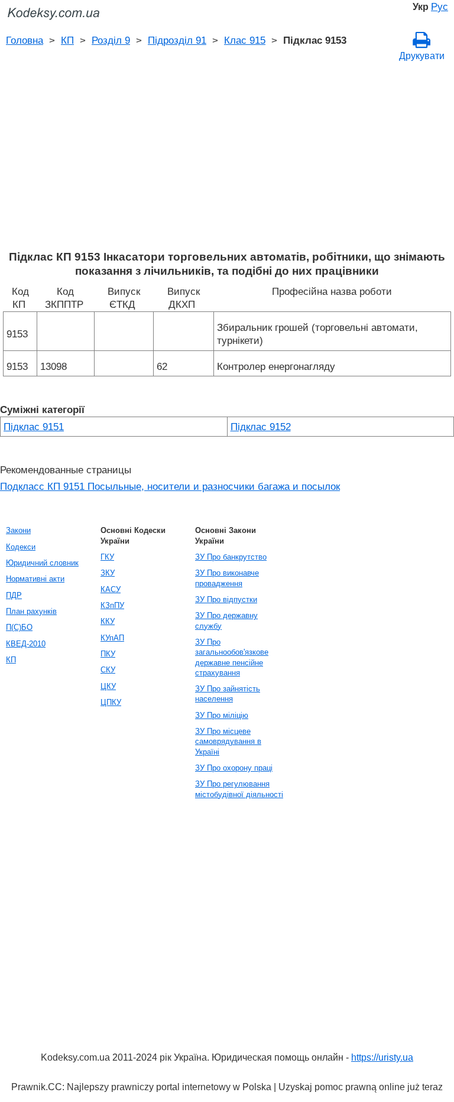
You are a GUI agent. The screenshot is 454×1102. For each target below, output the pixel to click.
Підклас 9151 (34, 427)
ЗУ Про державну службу (226, 620)
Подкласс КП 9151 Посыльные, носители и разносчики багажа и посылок (170, 486)
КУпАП (112, 637)
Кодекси (20, 546)
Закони (18, 530)
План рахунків (31, 611)
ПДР (14, 595)
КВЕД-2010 (26, 643)
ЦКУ (108, 686)
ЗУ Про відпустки (226, 599)
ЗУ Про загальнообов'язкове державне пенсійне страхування (231, 657)
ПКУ (107, 653)
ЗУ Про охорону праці (234, 767)
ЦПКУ (110, 702)
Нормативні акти (35, 578)
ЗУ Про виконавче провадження (227, 577)
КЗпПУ (112, 605)
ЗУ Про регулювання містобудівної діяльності (239, 788)
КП (67, 40)
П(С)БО (19, 627)
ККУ (107, 621)
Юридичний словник (42, 562)
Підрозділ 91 (177, 40)
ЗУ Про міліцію (221, 715)
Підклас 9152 (261, 427)
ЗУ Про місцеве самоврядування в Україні (228, 741)
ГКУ (107, 556)
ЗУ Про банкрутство (231, 556)
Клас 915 (244, 40)
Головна (24, 40)
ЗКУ (107, 572)
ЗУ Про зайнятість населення (227, 693)
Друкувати (422, 56)
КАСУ (110, 589)
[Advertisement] (227, 161)
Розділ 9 (111, 40)
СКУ (107, 669)
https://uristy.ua (382, 1057)
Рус (439, 6)
